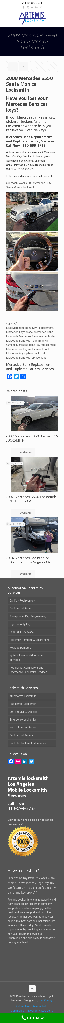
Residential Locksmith (23, 704)
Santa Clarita (26, 160)
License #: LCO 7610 (40, 1010)
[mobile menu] (5, 8)
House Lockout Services (24, 727)
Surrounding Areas (42, 165)
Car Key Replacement (22, 600)
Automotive (23, 1006)
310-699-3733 (33, 2)
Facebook (46, 176)
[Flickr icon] (32, 7)
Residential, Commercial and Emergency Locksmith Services (28, 670)
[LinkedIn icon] (36, 7)
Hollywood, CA (21, 165)
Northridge (12, 160)
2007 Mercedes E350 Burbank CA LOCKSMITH (32, 438)
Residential (39, 1006)
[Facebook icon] (23, 7)
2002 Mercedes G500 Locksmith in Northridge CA (31, 499)
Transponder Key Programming (28, 616)
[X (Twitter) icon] (28, 7)
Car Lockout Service (21, 608)
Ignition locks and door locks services (27, 657)
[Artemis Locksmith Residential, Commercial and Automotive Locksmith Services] (32, 18)
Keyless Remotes (20, 647)
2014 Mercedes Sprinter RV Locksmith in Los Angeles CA (28, 560)
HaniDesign (46, 1000)
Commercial (18, 1010)
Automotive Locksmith (23, 696)
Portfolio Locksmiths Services (28, 743)
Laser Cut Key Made (22, 632)
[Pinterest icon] (40, 7)
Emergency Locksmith (23, 719)
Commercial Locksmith (23, 711)
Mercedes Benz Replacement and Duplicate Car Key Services (30, 366)
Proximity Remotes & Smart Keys (29, 639)
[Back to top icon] (32, 988)
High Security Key (20, 624)
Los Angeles (43, 156)
